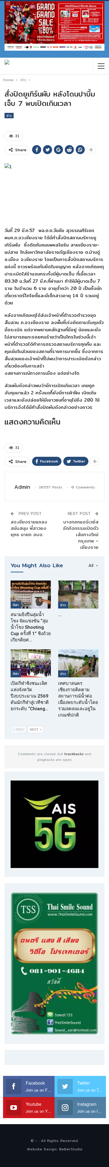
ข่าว (9, 115)
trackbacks (74, 754)
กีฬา (16, 605)
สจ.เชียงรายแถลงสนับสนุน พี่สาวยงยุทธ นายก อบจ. (29, 528)
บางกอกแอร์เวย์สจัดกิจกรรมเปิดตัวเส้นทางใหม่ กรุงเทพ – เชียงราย (80, 534)
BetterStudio (70, 1149)
